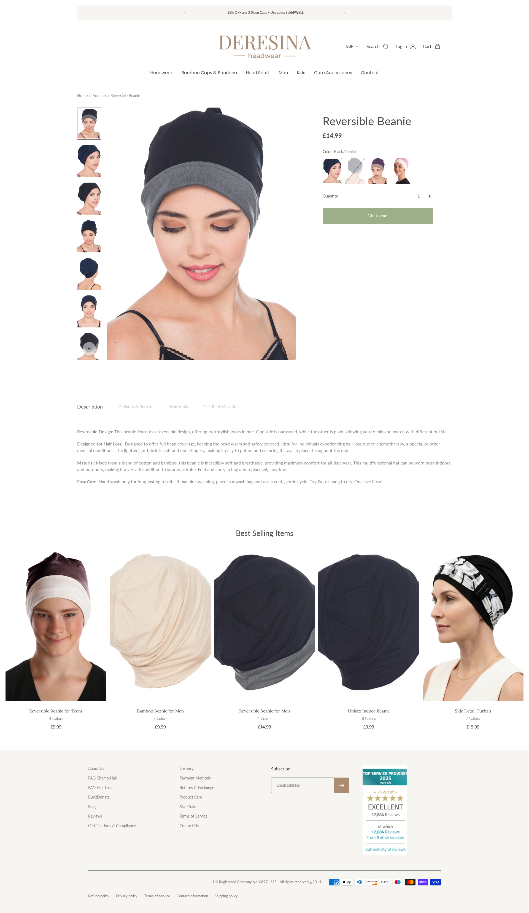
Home (83, 95)
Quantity (330, 196)
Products (99, 95)
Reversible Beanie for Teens (56, 710)
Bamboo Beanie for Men (160, 710)
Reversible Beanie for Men (264, 710)
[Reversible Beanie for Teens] (56, 625)
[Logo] (264, 46)
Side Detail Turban (473, 710)
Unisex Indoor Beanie (369, 710)
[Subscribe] (341, 785)
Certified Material (220, 406)
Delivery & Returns (136, 406)
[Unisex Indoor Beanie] (368, 625)
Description (90, 407)
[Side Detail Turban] (473, 625)
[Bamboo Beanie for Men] (160, 625)
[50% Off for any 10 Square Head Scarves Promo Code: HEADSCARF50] (264, 12)
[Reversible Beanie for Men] (264, 625)
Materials (179, 406)
